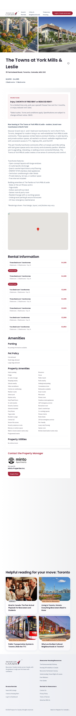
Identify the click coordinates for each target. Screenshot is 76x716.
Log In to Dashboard (12, 697)
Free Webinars (44, 677)
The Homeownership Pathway (48, 664)
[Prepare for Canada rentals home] (12, 13)
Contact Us (43, 690)
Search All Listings (11, 690)
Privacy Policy (44, 693)
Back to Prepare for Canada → (60, 710)
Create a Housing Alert (12, 693)
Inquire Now (14, 474)
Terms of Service (45, 697)
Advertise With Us (45, 700)
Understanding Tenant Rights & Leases (51, 674)
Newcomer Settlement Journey (49, 671)
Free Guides (43, 680)
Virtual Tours (12, 270)
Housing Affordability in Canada (49, 667)
